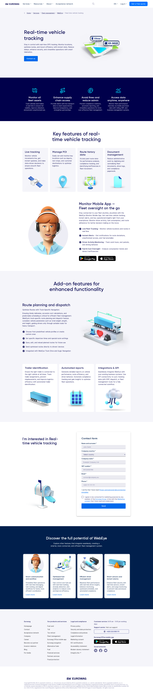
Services (36, 13)
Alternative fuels (53, 646)
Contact (27, 629)
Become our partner (31, 643)
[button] (27, 4)
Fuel (48, 649)
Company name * (87, 459)
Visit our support (112, 627)
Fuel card (50, 626)
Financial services (53, 653)
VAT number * (86, 466)
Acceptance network (31, 633)
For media (27, 653)
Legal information (77, 636)
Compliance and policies (79, 633)
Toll (48, 629)
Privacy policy (75, 626)
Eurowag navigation (54, 643)
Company (27, 636)
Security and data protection (81, 629)
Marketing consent (77, 639)
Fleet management (48, 13)
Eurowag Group (100, 499)
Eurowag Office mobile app (56, 639)
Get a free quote (138, 4)
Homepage (28, 626)
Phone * (84, 481)
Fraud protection (53, 659)
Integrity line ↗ (76, 653)
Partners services (53, 656)
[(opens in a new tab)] (102, 641)
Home (29, 13)
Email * (83, 474)
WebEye (60, 13)
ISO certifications (77, 643)
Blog (25, 649)
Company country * (88, 451)
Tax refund (51, 633)
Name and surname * (89, 443)
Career (26, 639)
